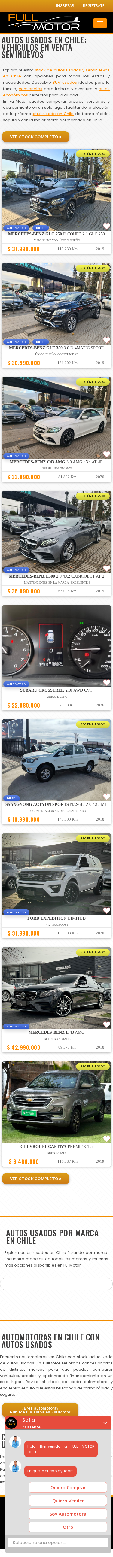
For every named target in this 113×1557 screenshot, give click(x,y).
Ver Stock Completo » (36, 136)
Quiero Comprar (68, 1487)
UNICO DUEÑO (57, 696)
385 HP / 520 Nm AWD (57, 468)
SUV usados (65, 82)
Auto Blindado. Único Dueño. (57, 240)
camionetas (30, 89)
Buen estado (57, 1153)
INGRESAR (65, 5)
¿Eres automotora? (40, 1410)
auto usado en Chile (53, 114)
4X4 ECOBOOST (57, 924)
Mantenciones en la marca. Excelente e (57, 582)
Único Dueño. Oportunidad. (57, 354)
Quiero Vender (68, 1501)
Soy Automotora (68, 1514)
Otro (68, 1527)
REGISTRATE (94, 5)
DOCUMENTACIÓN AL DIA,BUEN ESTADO (57, 810)
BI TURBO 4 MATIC (57, 1038)
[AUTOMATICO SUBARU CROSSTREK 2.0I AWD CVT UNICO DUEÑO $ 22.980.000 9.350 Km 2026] (56, 713)
